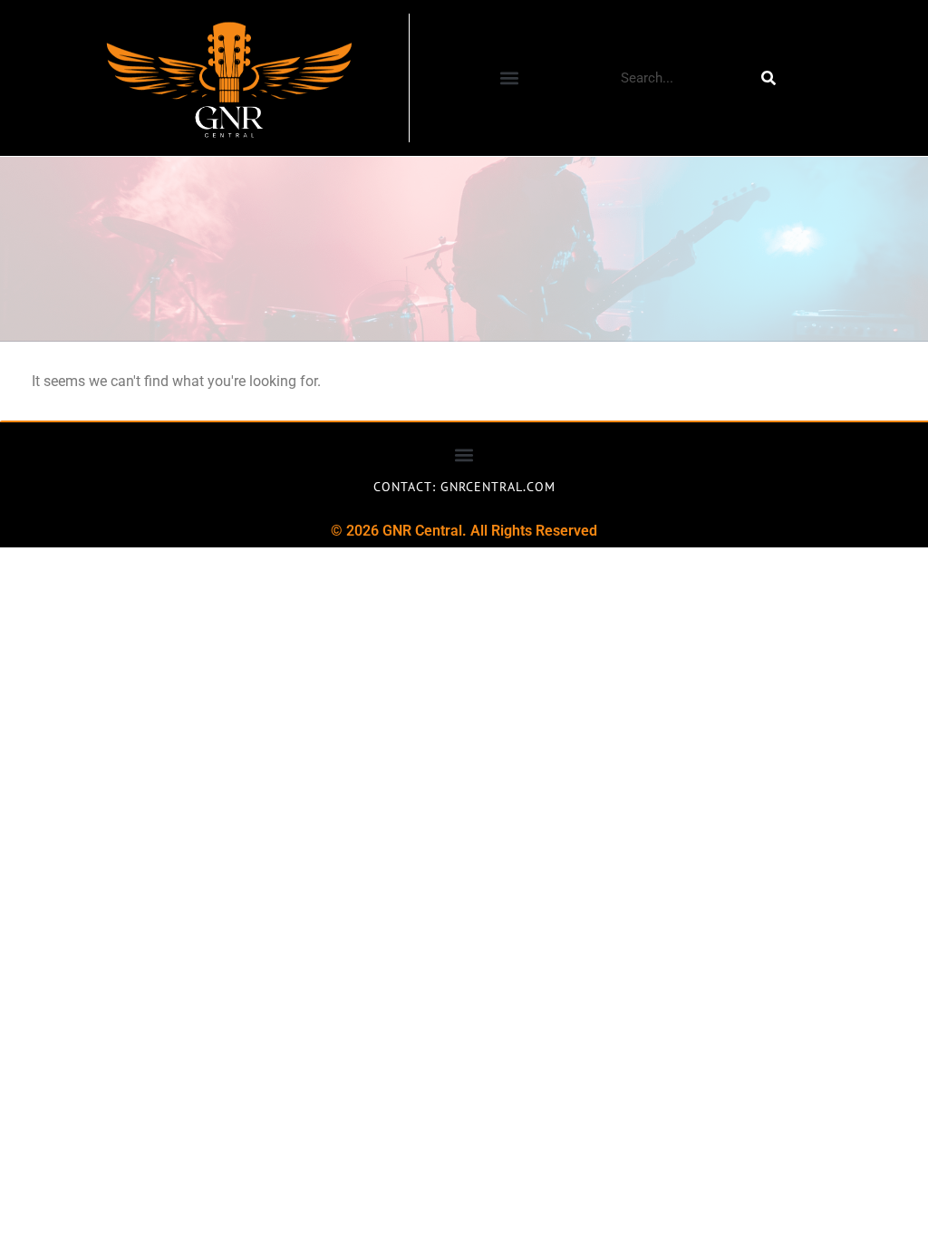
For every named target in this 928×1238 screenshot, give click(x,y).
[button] (509, 78)
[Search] (768, 78)
